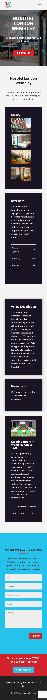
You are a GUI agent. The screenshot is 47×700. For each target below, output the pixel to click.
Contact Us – (35, 682)
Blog (24, 686)
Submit (36, 635)
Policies (10, 682)
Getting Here (21, 682)
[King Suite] (21, 181)
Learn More (23, 53)
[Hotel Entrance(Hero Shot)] (21, 132)
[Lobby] (21, 164)
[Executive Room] (21, 148)
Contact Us (23, 670)
